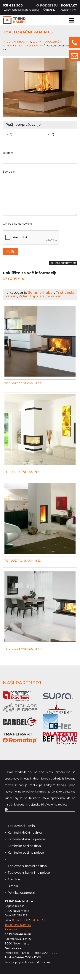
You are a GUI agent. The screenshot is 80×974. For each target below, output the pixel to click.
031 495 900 (13, 5)
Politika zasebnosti (21, 892)
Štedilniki (14, 879)
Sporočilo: (9, 171)
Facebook (11, 929)
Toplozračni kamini (21, 826)
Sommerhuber (41, 293)
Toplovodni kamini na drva (27, 866)
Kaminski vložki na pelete (26, 839)
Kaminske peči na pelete (26, 852)
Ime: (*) (7, 134)
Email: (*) (48, 134)
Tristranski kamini (29, 45)
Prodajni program (17, 41)
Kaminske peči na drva (24, 846)
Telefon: (8, 153)
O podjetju (47, 5)
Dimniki (13, 886)
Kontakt (69, 5)
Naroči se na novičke (18, 223)
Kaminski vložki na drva (25, 832)
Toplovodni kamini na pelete (29, 872)
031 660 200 (39, 920)
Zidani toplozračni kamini (40, 296)
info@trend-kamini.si (18, 924)
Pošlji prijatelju (65, 263)
